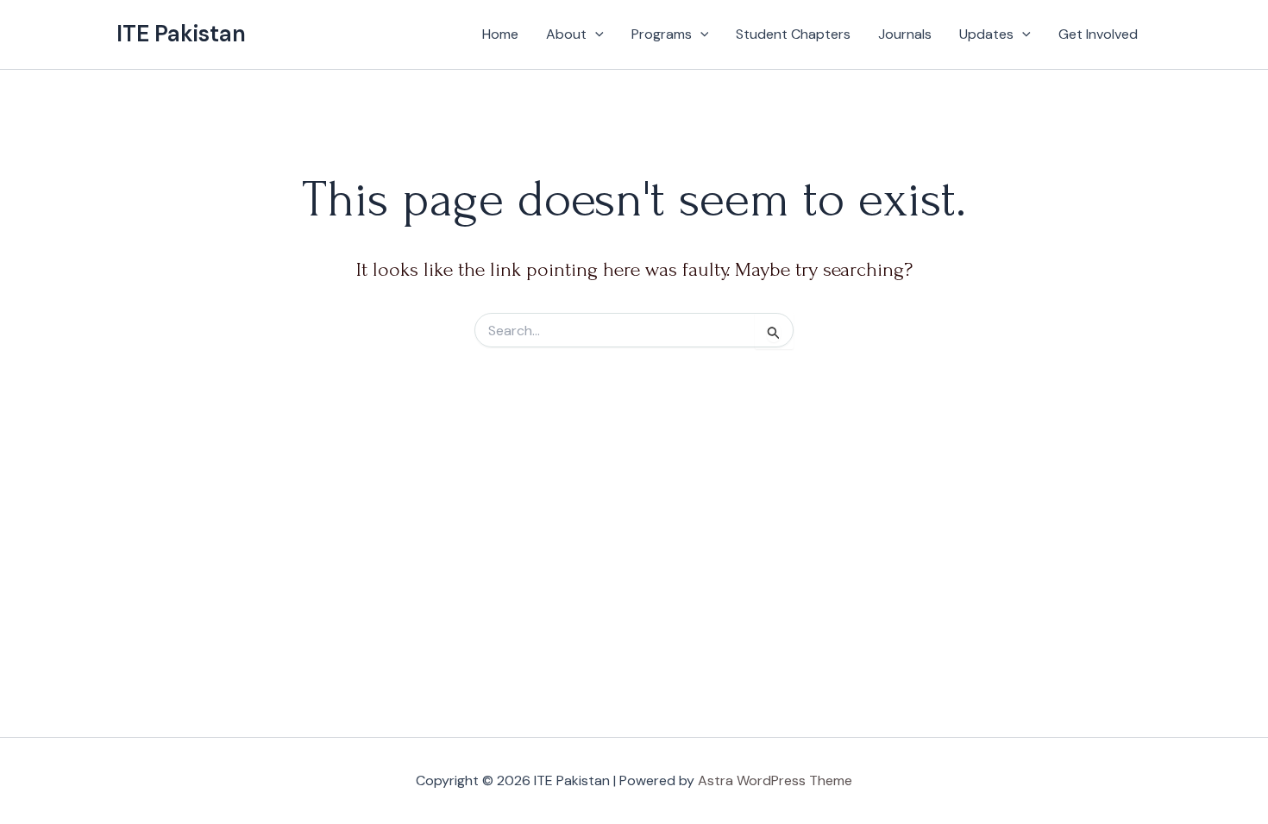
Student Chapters (793, 34)
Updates (986, 34)
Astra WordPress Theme (775, 780)
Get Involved (1098, 34)
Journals (905, 34)
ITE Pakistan (181, 33)
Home (500, 34)
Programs (661, 34)
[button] (595, 34)
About (566, 34)
